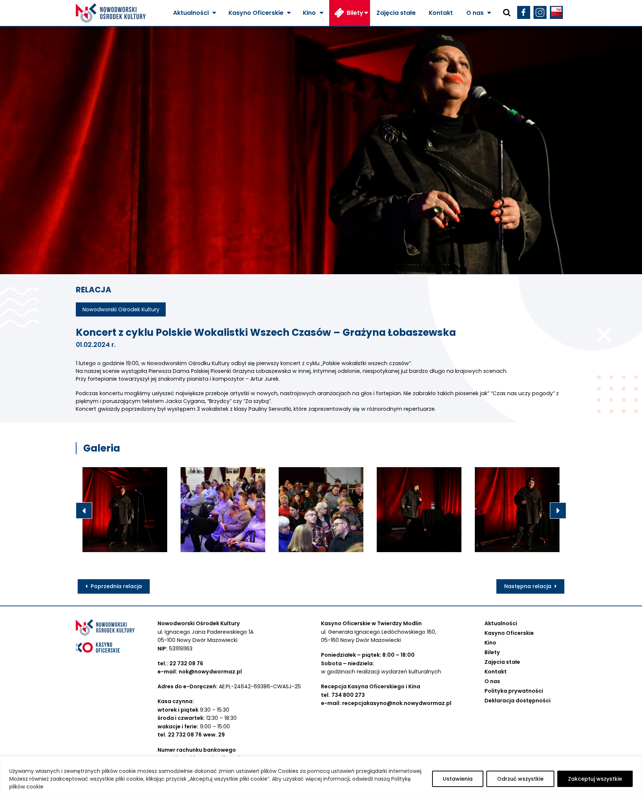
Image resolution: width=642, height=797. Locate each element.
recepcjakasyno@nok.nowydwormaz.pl (396, 703)
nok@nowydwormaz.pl (210, 671)
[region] (321, 776)
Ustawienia (458, 779)
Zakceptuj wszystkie (595, 779)
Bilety (355, 13)
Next (558, 510)
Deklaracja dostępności (517, 700)
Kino (309, 13)
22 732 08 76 (186, 663)
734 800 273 (348, 695)
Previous (84, 510)
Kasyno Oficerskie (255, 13)
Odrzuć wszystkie (520, 779)
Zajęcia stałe (396, 13)
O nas (475, 13)
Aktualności (191, 13)
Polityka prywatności (513, 691)
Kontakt (441, 13)
